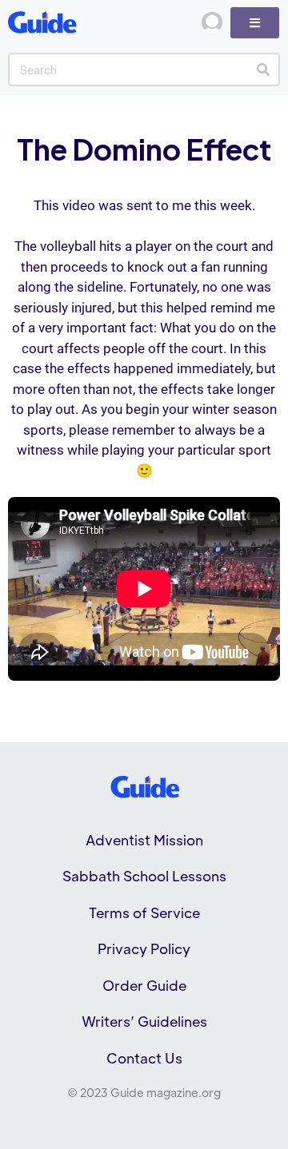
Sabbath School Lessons (144, 876)
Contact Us (144, 1058)
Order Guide (144, 985)
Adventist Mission (144, 840)
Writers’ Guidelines (144, 1021)
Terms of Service (144, 912)
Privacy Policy (144, 948)
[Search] (262, 69)
